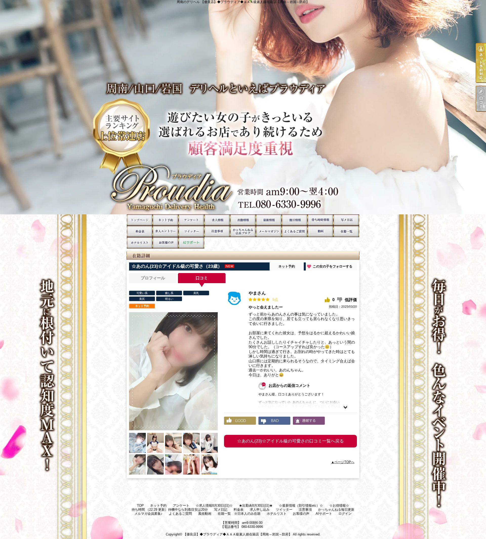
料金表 (140, 231)
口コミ (202, 278)
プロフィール (153, 278)
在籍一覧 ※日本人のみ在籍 (346, 231)
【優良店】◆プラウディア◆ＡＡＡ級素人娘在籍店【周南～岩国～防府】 (237, 534)
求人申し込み (165, 231)
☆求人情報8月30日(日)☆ (217, 220)
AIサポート (191, 243)
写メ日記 (346, 220)
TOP (140, 220)
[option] (173, 371)
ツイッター (191, 231)
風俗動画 (320, 231)
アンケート (191, 220)
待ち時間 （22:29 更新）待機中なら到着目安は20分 (320, 220)
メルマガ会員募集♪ (269, 231)
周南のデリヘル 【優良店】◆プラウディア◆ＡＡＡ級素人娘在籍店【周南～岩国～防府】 (243, 107)
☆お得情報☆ (295, 220)
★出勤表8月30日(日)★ (243, 220)
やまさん (257, 293)
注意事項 (217, 231)
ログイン (345, 513)
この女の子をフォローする (332, 266)
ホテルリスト (140, 243)
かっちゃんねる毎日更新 (243, 231)
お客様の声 (165, 243)
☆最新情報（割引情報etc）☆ (269, 220)
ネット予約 (165, 220)
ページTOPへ (344, 462)
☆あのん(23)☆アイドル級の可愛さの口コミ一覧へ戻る (290, 441)
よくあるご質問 (295, 231)
